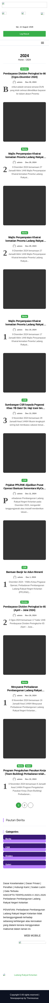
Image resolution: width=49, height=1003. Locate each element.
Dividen (24, 69)
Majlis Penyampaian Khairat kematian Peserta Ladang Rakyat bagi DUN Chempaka (24, 324)
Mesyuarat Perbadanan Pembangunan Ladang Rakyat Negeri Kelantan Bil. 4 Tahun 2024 (24, 690)
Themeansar (32, 998)
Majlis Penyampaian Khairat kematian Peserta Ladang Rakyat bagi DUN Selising (24, 241)
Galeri (28, 766)
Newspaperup (16, 998)
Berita (24, 149)
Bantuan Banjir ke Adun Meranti (24, 572)
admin (19, 82)
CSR (24, 400)
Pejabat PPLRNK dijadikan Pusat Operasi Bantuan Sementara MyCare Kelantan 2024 (24, 488)
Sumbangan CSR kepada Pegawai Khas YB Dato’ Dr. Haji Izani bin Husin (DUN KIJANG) (24, 408)
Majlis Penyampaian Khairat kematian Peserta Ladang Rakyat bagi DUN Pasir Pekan (24, 157)
